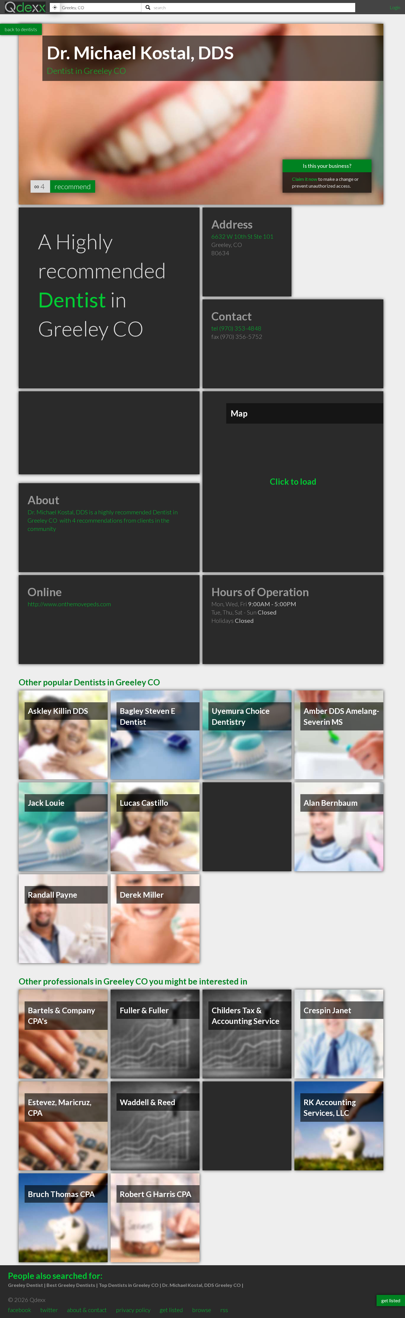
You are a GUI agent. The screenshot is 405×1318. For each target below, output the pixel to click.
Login (395, 7)
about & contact (87, 1309)
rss (224, 1309)
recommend (73, 186)
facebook (19, 1309)
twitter (49, 1309)
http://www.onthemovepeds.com (69, 603)
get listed (171, 1309)
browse (201, 1309)
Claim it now (304, 179)
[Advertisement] (109, 432)
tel (236, 328)
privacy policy (133, 1309)
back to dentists (21, 29)
